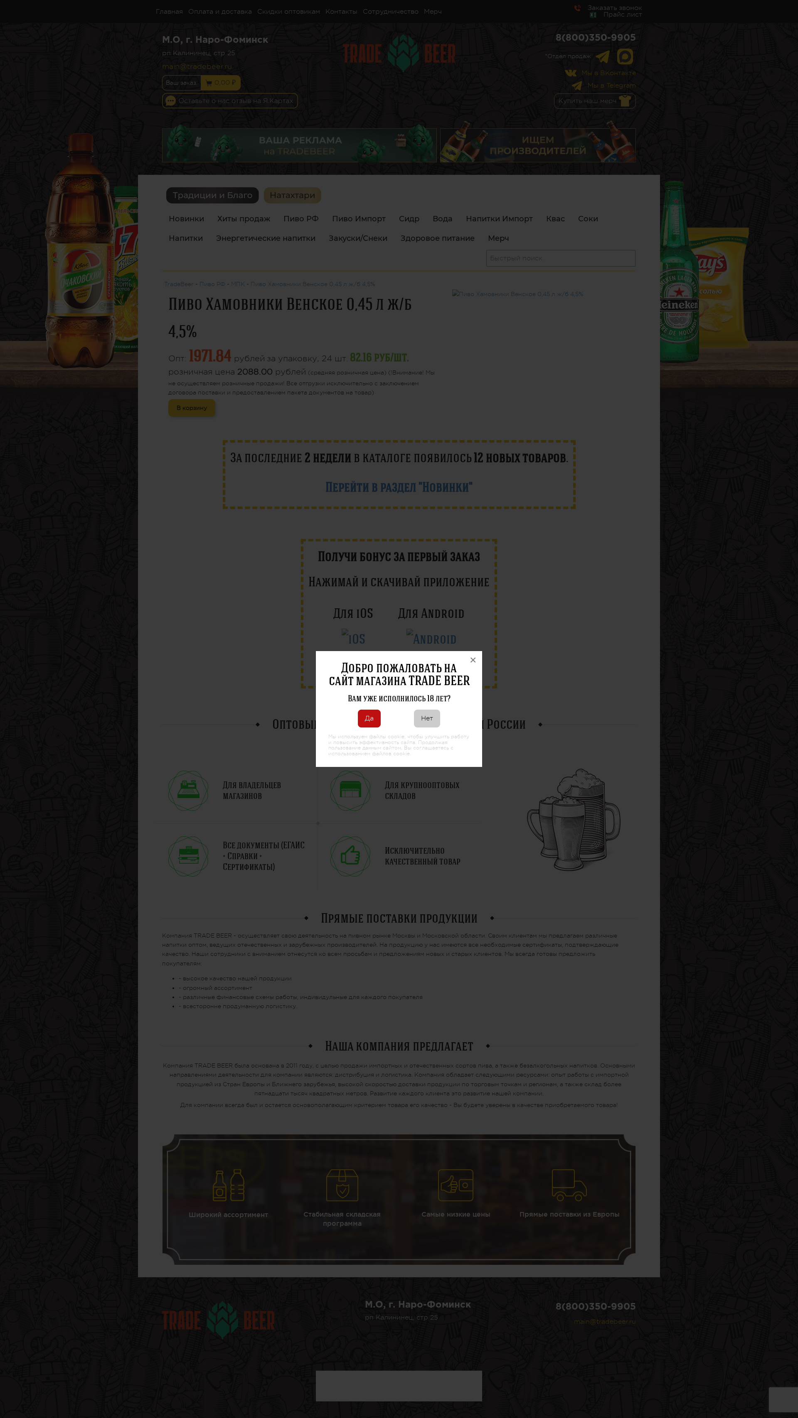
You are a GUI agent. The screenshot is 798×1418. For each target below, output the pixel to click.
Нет (427, 718)
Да (369, 718)
